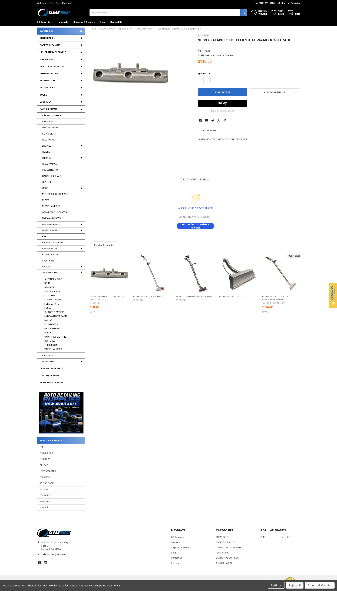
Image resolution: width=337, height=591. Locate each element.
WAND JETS (48, 361)
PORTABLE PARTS (51, 224)
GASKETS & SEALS (51, 176)
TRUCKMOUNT (49, 272)
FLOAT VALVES (49, 164)
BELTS (47, 283)
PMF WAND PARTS (51, 218)
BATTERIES (47, 121)
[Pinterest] (224, 120)
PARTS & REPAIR (48, 109)
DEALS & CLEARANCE (51, 368)
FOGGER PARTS (50, 170)
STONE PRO (45, 501)
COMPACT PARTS (53, 299)
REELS (45, 236)
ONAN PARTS (51, 324)
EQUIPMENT (46, 101)
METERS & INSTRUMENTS (55, 194)
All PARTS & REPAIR (52, 115)
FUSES (47, 308)
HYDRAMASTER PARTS (56, 316)
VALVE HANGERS (53, 349)
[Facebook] (200, 120)
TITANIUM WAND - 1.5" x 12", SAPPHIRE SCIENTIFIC (276, 298)
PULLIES (48, 332)
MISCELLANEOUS (51, 206)
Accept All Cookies (320, 585)
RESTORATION (47, 80)
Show (333, 295)
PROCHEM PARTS (53, 328)
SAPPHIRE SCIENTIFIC (55, 336)
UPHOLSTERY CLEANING (53, 52)
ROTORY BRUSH (50, 254)
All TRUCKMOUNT (53, 279)
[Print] (212, 120)
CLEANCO (45, 477)
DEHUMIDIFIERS (50, 127)
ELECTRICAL (48, 139)
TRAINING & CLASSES (51, 382)
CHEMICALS (46, 38)
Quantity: (204, 73)
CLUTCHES (49, 295)
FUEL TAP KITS (51, 304)
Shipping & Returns (84, 22)
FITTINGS (46, 158)
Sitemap (175, 563)
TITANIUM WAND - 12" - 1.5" (233, 296)
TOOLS (43, 94)
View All (44, 507)
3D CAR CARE (47, 483)
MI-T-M (45, 200)
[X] (218, 120)
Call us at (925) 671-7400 (53, 554)
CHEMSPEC (45, 495)
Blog (102, 22)
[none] (131, 74)
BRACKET (49, 287)
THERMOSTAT (51, 345)
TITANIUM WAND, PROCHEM (147, 296)
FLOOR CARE (46, 59)
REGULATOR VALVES (52, 242)
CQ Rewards (43, 22)
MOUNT (48, 320)
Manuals (63, 22)
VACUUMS (47, 355)
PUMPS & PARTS (50, 230)
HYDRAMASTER (48, 471)
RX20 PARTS (48, 260)
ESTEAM (44, 489)
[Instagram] (45, 562)
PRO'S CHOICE (47, 453)
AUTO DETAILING (49, 73)
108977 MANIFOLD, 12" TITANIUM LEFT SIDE (107, 298)
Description (208, 130)
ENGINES (46, 146)
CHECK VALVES (52, 291)
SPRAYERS (47, 266)
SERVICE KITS (49, 133)
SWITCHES (49, 341)
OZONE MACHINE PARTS (54, 212)
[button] (61, 413)
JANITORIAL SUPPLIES (52, 66)
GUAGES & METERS (54, 312)
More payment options (222, 111)
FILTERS (46, 151)
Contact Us (116, 22)
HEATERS (47, 182)
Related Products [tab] (103, 245)
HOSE (45, 188)
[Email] (206, 120)
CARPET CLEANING (50, 45)
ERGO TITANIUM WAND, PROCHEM (194, 296)
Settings (276, 585)
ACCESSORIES (47, 87)
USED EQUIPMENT (49, 375)
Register (295, 3)
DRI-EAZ (44, 465)
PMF (42, 447)
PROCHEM (45, 459)
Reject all (295, 585)
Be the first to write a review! (195, 226)
